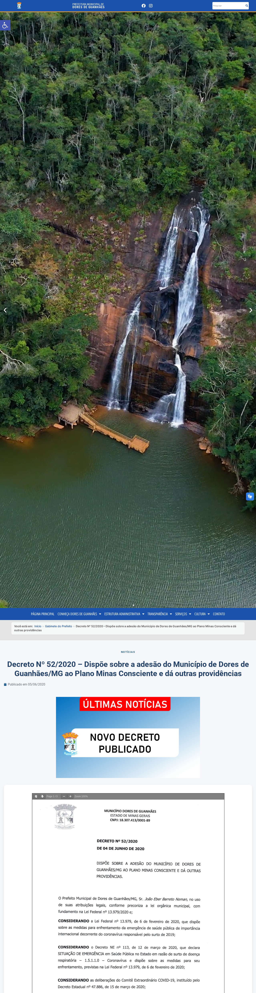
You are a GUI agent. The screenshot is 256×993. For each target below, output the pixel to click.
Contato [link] (219, 614)
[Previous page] (36, 796)
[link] (5, 25)
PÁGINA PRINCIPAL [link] (42, 614)
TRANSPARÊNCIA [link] (158, 614)
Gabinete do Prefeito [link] (58, 626)
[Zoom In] (70, 796)
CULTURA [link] (200, 614)
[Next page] (42, 796)
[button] (5, 310)
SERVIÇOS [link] (181, 614)
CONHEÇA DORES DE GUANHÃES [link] (77, 614)
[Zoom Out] (64, 796)
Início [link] (37, 626)
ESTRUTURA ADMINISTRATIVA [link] (122, 614)
